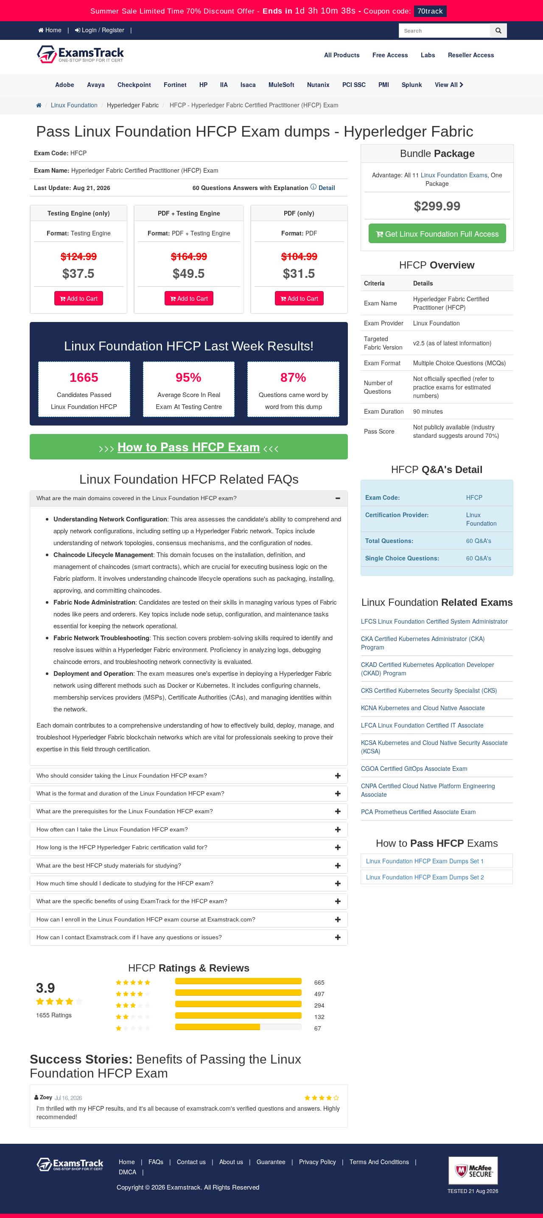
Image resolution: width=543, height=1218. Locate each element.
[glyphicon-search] (498, 30)
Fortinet (175, 84)
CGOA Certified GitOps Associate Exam (414, 768)
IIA (224, 84)
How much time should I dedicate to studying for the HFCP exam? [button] (124, 883)
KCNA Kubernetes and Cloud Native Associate (423, 707)
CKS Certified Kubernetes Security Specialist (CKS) (429, 690)
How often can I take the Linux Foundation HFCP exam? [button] (112, 829)
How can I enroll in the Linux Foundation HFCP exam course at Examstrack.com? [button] (145, 919)
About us (231, 1161)
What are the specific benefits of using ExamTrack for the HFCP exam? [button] (131, 901)
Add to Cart (81, 298)
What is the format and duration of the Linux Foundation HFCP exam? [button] (130, 793)
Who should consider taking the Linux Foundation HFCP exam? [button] (121, 775)
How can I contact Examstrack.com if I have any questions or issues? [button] (129, 937)
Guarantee (271, 1161)
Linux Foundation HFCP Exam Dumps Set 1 (425, 861)
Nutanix (318, 84)
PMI (383, 84)
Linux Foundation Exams (454, 175)
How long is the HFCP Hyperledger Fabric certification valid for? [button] (121, 847)
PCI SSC (354, 84)
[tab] (188, 498)
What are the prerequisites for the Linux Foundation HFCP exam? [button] (124, 811)
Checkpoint (134, 84)
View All (447, 84)
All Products (342, 54)
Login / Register (102, 29)
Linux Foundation (74, 105)
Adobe (64, 84)
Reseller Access (471, 54)
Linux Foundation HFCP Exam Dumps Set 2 (425, 877)
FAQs (155, 1161)
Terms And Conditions (379, 1161)
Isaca (248, 84)
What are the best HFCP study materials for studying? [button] (108, 865)
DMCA (127, 1172)
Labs (428, 54)
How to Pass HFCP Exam (189, 446)
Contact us (191, 1161)
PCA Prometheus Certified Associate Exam (418, 811)
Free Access (390, 54)
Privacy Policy (317, 1161)
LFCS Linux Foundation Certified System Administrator (434, 621)
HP (203, 84)
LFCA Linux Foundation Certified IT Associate (422, 725)
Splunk (412, 84)
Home (53, 29)
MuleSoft (281, 84)
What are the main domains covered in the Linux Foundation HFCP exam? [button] (136, 498)
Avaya (96, 84)
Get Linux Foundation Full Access (441, 233)
